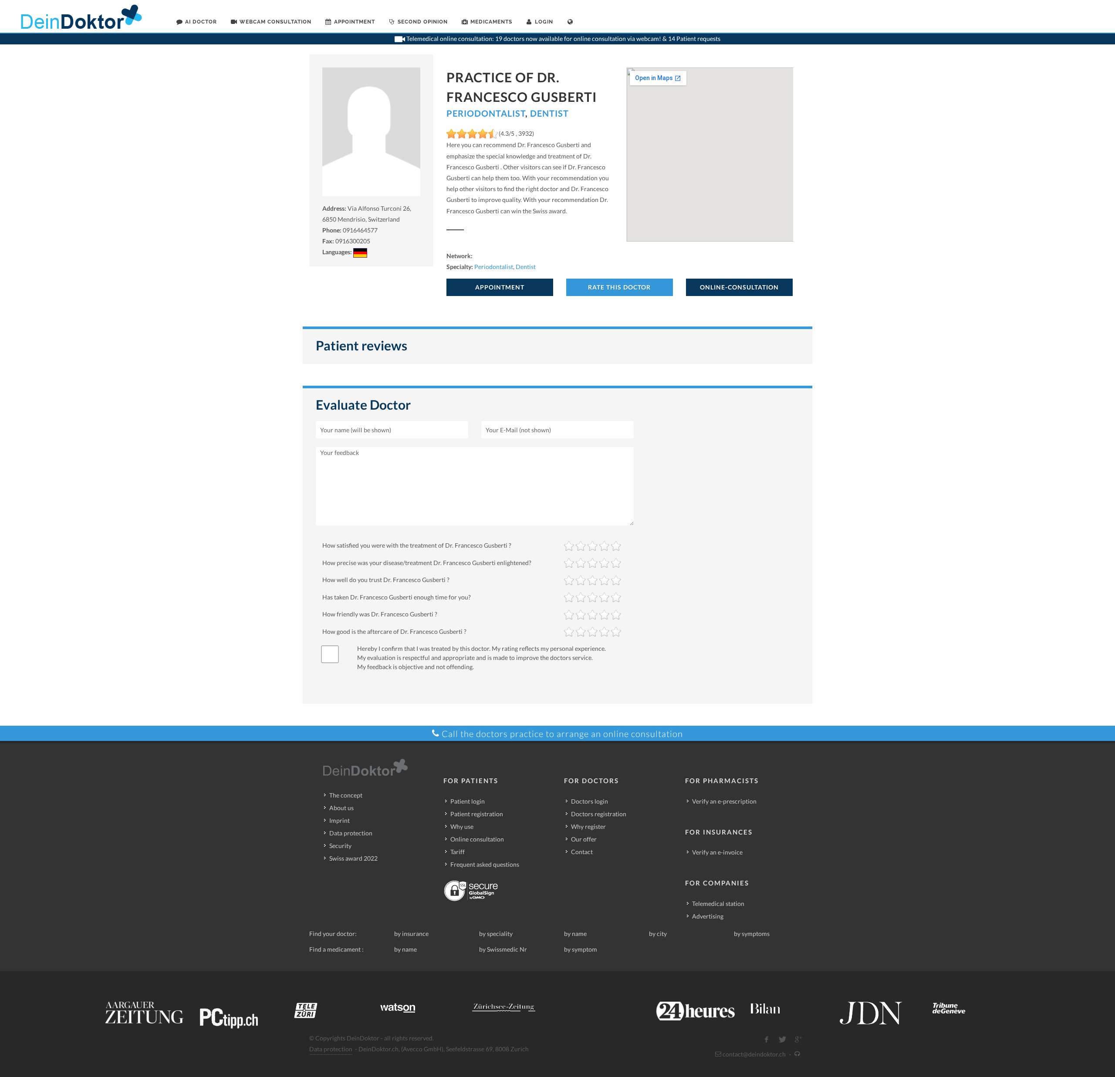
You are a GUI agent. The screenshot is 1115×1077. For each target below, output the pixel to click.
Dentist (549, 113)
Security (340, 845)
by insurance (411, 933)
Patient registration (476, 814)
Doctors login (589, 801)
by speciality (496, 933)
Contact (582, 851)
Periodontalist (485, 113)
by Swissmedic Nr (503, 949)
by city (658, 933)
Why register (588, 826)
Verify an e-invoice (717, 852)
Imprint (339, 820)
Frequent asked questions (484, 864)
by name (575, 933)
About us (341, 807)
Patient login (467, 801)
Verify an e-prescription (724, 801)
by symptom (580, 949)
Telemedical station (718, 903)
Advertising (707, 916)
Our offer (584, 839)
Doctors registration (598, 814)
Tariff (457, 851)
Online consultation (477, 839)
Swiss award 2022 (353, 858)
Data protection (350, 833)
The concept (345, 795)
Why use (461, 826)
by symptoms (752, 933)
